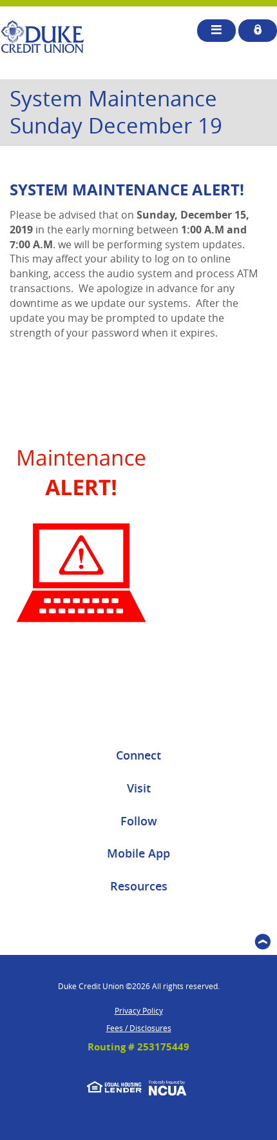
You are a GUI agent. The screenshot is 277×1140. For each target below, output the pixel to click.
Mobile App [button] (138, 853)
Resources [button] (138, 886)
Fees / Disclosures (138, 1028)
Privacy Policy (139, 1010)
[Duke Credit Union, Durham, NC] (42, 36)
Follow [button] (138, 821)
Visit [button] (139, 788)
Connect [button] (138, 755)
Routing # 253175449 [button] (138, 1047)
